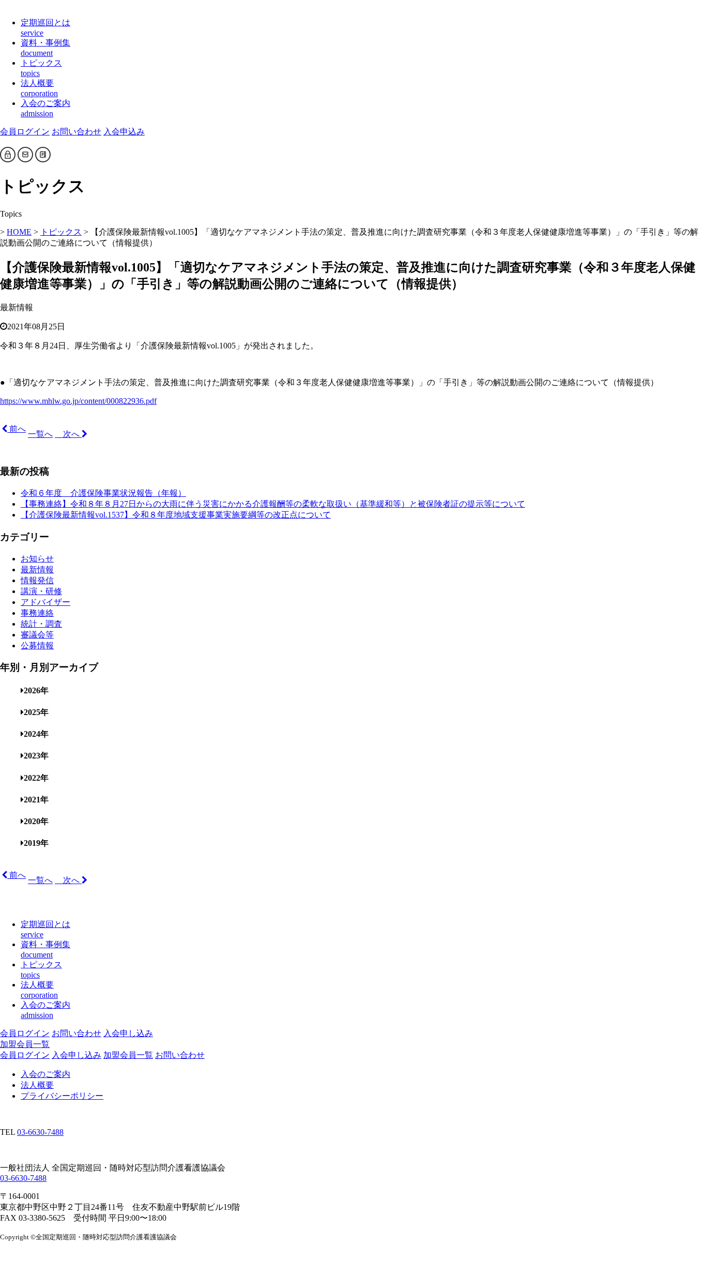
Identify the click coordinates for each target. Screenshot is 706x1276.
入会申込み (124, 131)
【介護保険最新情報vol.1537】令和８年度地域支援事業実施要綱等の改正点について (176, 514)
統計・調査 (41, 623)
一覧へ (40, 434)
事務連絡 (37, 613)
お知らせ (37, 558)
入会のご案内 (45, 1074)
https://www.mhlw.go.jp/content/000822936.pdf (78, 401)
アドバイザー (45, 602)
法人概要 (37, 1085)
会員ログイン (25, 131)
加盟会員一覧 (25, 1044)
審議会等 (37, 634)
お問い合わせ (76, 131)
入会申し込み (128, 1033)
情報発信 (37, 580)
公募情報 (37, 645)
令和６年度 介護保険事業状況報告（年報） (103, 493)
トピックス (61, 231)
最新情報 (37, 569)
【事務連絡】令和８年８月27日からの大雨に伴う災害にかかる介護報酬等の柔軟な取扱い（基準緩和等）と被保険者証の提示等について (273, 503)
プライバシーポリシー (62, 1095)
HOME (19, 231)
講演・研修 (41, 591)
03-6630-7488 (40, 1132)
